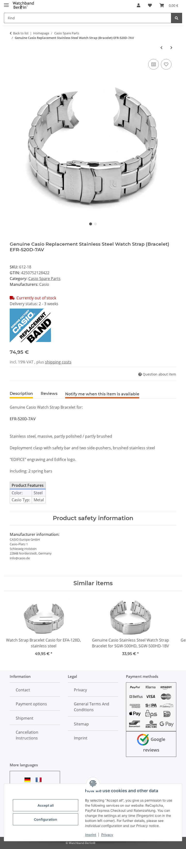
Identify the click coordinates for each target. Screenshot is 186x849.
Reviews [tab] (49, 393)
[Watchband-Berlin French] (40, 780)
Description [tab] (21, 393)
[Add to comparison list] (153, 64)
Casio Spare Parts (44, 278)
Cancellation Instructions (27, 735)
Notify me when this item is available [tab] (102, 394)
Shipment (24, 718)
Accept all (46, 805)
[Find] (176, 18)
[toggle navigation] (6, 3)
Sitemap (81, 724)
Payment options (31, 704)
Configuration (45, 819)
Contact (23, 690)
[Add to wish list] (166, 64)
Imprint (90, 835)
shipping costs (58, 362)
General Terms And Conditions (91, 706)
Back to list (21, 33)
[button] (138, 5)
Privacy (107, 835)
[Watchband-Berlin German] (28, 780)
